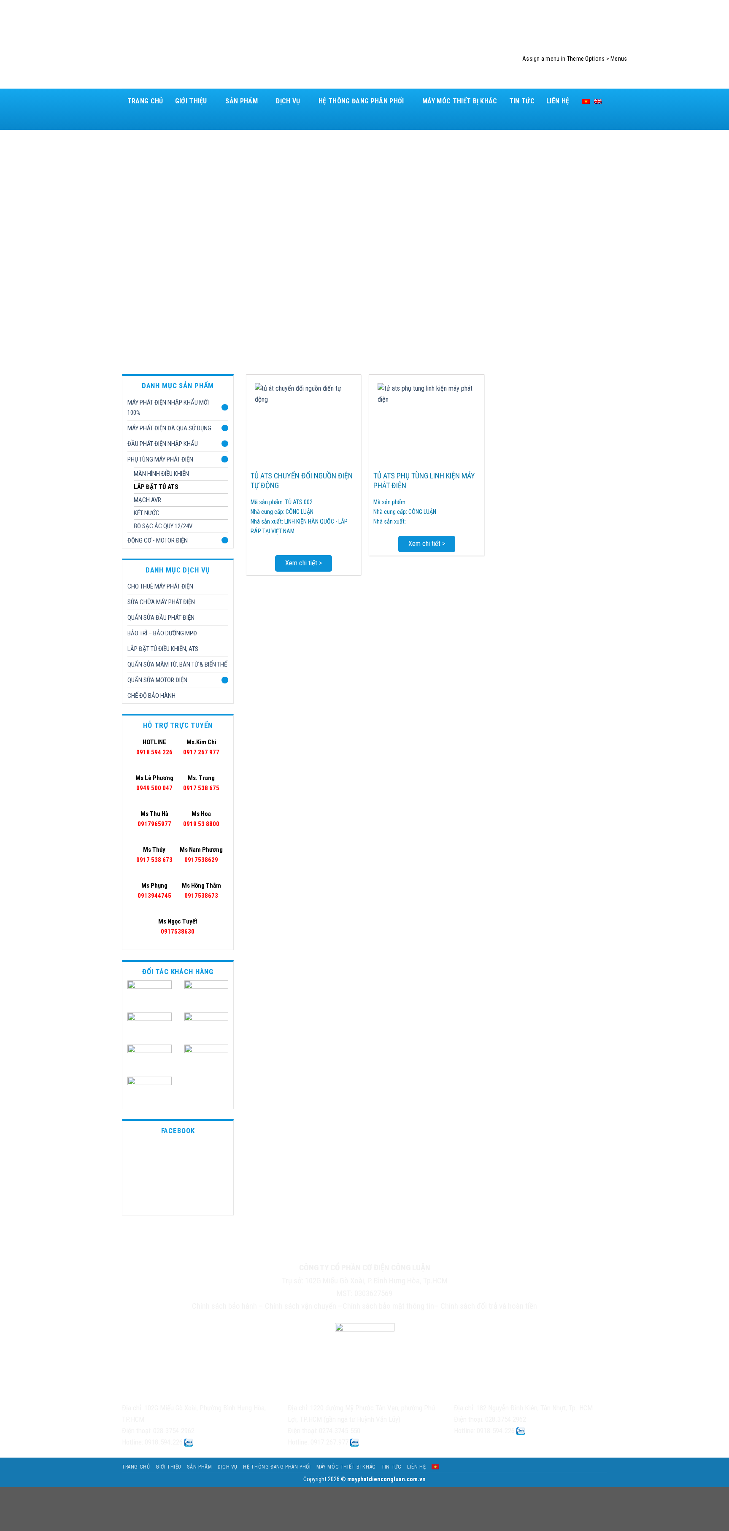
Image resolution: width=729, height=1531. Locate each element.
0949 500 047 (154, 783)
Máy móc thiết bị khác (459, 101)
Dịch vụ (288, 101)
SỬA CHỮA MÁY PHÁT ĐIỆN (161, 602)
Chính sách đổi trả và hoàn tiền (488, 1306)
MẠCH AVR (147, 500)
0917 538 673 (154, 855)
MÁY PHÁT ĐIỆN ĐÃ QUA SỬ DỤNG (169, 428)
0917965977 (154, 819)
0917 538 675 (201, 783)
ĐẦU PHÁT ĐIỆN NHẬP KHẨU (162, 444)
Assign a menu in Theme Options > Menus (574, 58)
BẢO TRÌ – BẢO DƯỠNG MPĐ (162, 633)
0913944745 (154, 890)
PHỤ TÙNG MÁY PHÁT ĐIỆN (160, 459)
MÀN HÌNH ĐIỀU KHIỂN (161, 474)
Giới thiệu (191, 101)
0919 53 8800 (201, 819)
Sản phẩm (241, 101)
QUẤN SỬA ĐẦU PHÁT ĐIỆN (160, 617)
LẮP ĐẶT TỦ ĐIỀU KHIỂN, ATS (162, 649)
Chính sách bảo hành (224, 1306)
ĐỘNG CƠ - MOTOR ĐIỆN (157, 540)
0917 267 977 (201, 747)
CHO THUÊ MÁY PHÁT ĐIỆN (160, 586)
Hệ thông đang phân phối (361, 101)
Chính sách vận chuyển (300, 1306)
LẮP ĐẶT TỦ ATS (156, 487)
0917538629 (201, 855)
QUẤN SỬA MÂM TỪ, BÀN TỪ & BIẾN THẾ (177, 664)
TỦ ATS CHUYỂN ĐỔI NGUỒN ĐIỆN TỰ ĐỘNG (302, 480)
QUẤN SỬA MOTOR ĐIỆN (157, 680)
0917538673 (201, 890)
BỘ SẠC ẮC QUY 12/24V (163, 526)
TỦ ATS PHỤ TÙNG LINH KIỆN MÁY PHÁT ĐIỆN (424, 480)
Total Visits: (382, 1252)
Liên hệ (557, 101)
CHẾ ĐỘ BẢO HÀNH (151, 695)
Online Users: (325, 1252)
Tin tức (522, 101)
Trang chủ (145, 101)
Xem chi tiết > (303, 563)
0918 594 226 (154, 747)
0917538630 (177, 926)
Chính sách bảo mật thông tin (388, 1306)
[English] (598, 101)
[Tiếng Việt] (586, 101)
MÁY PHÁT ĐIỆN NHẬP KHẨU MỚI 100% (168, 407)
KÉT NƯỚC (146, 513)
